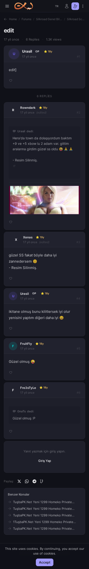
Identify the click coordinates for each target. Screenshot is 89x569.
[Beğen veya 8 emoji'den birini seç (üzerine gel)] (10, 80)
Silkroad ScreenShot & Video (76, 19)
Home (13, 19)
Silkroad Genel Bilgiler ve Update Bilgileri (49, 19)
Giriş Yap (44, 461)
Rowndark (28, 107)
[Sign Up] (75, 6)
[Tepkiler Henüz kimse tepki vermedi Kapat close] (44, 203)
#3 (78, 242)
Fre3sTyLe (28, 388)
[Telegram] (34, 481)
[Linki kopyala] (42, 481)
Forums (26, 19)
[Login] (66, 6)
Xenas (28, 237)
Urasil (27, 51)
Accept (44, 562)
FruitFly (26, 344)
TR (57, 6)
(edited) (41, 112)
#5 (78, 348)
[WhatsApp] (27, 481)
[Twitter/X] (19, 481)
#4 (78, 298)
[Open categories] (7, 6)
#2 (78, 112)
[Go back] (5, 19)
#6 (78, 392)
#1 (78, 56)
